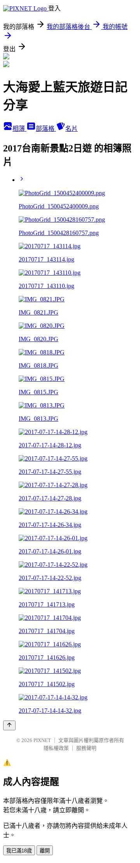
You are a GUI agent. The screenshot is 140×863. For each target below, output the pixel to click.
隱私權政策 (56, 748)
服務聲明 (86, 748)
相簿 (19, 128)
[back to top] (9, 725)
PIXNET (42, 740)
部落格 (46, 128)
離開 (45, 851)
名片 (71, 128)
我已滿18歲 (19, 851)
